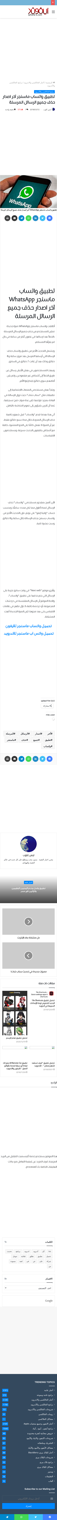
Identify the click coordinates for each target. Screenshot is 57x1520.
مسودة (13, 1261)
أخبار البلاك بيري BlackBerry (40, 1452)
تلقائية (23, 1256)
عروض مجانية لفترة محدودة (40, 1433)
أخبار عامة (28, 882)
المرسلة (10, 733)
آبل (43, 1251)
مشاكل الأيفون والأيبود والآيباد (40, 1448)
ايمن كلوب (47, 109)
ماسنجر (10, 739)
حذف (23, 739)
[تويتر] (42, 218)
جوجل (15, 1256)
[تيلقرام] (21, 218)
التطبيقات (49, 1476)
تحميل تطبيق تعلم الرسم (16, 1038)
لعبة (21, 1261)
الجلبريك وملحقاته (45, 1443)
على (41, 1261)
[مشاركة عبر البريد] (14, 218)
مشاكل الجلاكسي (45, 1419)
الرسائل (24, 733)
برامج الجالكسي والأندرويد (44, 92)
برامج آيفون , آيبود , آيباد (43, 1428)
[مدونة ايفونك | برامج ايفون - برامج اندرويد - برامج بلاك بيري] (38, 11)
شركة (49, 1261)
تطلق (32, 1256)
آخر (49, 733)
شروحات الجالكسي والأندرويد (40, 1409)
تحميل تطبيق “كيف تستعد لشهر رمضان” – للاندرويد (43, 1064)
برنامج (18, 1251)
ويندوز (50, 1472)
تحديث (9, 1251)
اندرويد (26, 1251)
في (28, 1261)
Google (48, 1301)
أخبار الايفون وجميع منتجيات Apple (38, 1424)
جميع (35, 739)
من (50, 1266)
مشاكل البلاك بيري (45, 1467)
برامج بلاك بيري (46, 1462)
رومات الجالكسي (45, 1414)
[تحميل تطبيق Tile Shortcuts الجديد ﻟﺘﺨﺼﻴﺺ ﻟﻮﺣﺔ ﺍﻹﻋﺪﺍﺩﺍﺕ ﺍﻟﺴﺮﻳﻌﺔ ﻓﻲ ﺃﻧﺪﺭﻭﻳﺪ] (42, 994)
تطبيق (48, 739)
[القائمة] (53, 13)
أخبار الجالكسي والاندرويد (34, 82)
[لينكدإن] (35, 218)
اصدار (38, 733)
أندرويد (35, 1251)
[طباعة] (7, 218)
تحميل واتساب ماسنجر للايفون (29, 626)
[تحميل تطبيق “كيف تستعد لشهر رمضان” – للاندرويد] (42, 1053)
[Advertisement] (28, 49)
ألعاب (50, 1481)
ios (50, 1251)
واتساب (47, 746)
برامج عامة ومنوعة (45, 1395)
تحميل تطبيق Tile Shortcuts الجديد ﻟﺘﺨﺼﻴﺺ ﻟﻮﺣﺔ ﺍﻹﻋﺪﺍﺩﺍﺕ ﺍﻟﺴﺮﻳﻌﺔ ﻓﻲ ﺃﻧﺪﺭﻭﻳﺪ (42, 1003)
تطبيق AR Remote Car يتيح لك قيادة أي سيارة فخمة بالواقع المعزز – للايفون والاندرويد (15, 1066)
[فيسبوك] (49, 218)
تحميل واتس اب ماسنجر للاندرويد (28, 633)
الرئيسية (49, 82)
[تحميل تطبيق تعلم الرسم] (14, 1013)
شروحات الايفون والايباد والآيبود (39, 1438)
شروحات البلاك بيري (44, 1457)
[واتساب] (28, 218)
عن (34, 1261)
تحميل (48, 1256)
